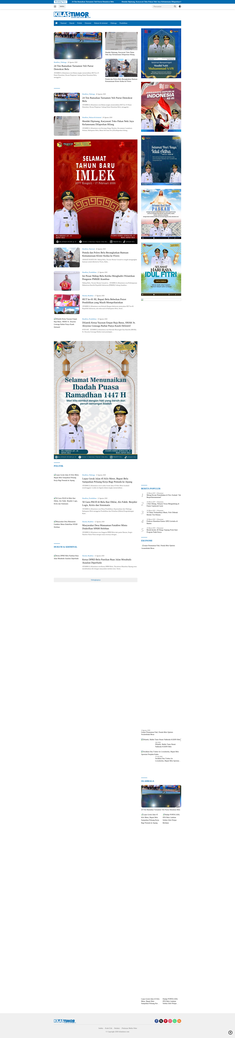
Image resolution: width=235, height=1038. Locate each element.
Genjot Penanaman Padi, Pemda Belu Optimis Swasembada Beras (157, 733)
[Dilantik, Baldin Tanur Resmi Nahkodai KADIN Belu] (160, 739)
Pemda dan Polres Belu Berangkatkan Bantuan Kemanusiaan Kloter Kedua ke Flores (181, 2)
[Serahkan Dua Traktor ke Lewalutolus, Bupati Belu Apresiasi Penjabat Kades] (161, 753)
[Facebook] (157, 1021)
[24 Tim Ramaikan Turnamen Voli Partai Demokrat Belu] (78, 45)
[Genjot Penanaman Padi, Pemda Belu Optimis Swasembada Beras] (161, 636)
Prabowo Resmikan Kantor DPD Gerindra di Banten (162, 522)
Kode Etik (108, 1028)
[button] (175, 6)
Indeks (62, 6)
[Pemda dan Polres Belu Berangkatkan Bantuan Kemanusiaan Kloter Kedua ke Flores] (121, 68)
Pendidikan (123, 23)
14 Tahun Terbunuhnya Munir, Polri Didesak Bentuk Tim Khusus (162, 514)
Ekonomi (88, 23)
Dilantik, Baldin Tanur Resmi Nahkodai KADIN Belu (165, 745)
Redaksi (117, 1028)
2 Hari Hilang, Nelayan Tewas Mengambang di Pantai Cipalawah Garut (163, 505)
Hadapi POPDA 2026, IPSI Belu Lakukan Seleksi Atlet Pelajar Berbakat (170, 1001)
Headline (57, 62)
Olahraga (113, 23)
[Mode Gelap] (180, 6)
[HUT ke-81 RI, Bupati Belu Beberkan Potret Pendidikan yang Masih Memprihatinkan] (67, 304)
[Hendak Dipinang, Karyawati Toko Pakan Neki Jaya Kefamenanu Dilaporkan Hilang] (121, 41)
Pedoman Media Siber (129, 1028)
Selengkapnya (95, 580)
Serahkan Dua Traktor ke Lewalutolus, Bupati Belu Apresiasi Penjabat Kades (167, 760)
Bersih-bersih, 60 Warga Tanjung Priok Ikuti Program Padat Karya (162, 531)
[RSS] (179, 1021)
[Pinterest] (166, 1021)
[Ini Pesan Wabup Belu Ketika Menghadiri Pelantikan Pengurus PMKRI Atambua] (67, 281)
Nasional (63, 23)
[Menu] (55, 6)
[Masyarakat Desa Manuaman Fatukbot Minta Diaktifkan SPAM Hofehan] (67, 530)
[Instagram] (170, 1021)
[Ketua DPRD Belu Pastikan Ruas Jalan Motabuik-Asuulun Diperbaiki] (67, 564)
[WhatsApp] (175, 1021)
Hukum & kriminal (100, 23)
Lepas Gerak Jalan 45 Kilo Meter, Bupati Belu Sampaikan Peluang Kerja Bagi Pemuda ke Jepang (150, 1001)
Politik (79, 23)
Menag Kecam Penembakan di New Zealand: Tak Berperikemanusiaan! (164, 496)
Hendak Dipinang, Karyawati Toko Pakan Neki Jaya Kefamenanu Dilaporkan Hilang (109, 2)
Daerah (71, 23)
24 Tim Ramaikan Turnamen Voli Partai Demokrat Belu (160, 810)
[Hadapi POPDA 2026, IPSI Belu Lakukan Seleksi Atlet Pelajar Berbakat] (172, 905)
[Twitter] (161, 1021)
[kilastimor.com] (72, 15)
